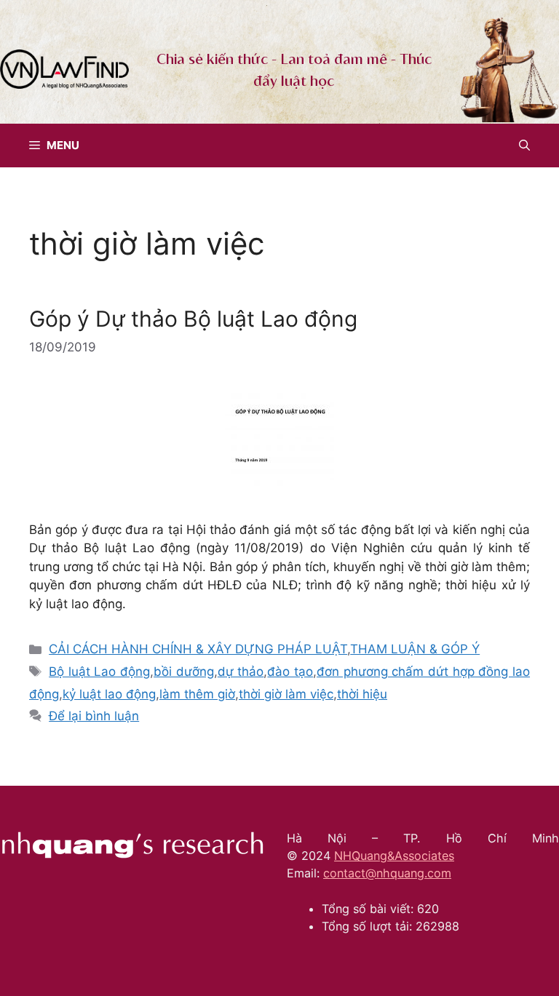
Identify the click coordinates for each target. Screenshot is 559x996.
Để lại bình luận (94, 716)
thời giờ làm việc (286, 694)
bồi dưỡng (184, 671)
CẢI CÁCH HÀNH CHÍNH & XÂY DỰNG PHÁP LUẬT (198, 649)
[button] (524, 145)
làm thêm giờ (197, 694)
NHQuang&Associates (394, 855)
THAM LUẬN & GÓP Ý (415, 649)
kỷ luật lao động (109, 694)
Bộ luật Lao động (99, 671)
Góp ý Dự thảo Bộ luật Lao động (193, 319)
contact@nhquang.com (387, 873)
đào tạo (290, 671)
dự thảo (241, 671)
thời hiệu (362, 694)
